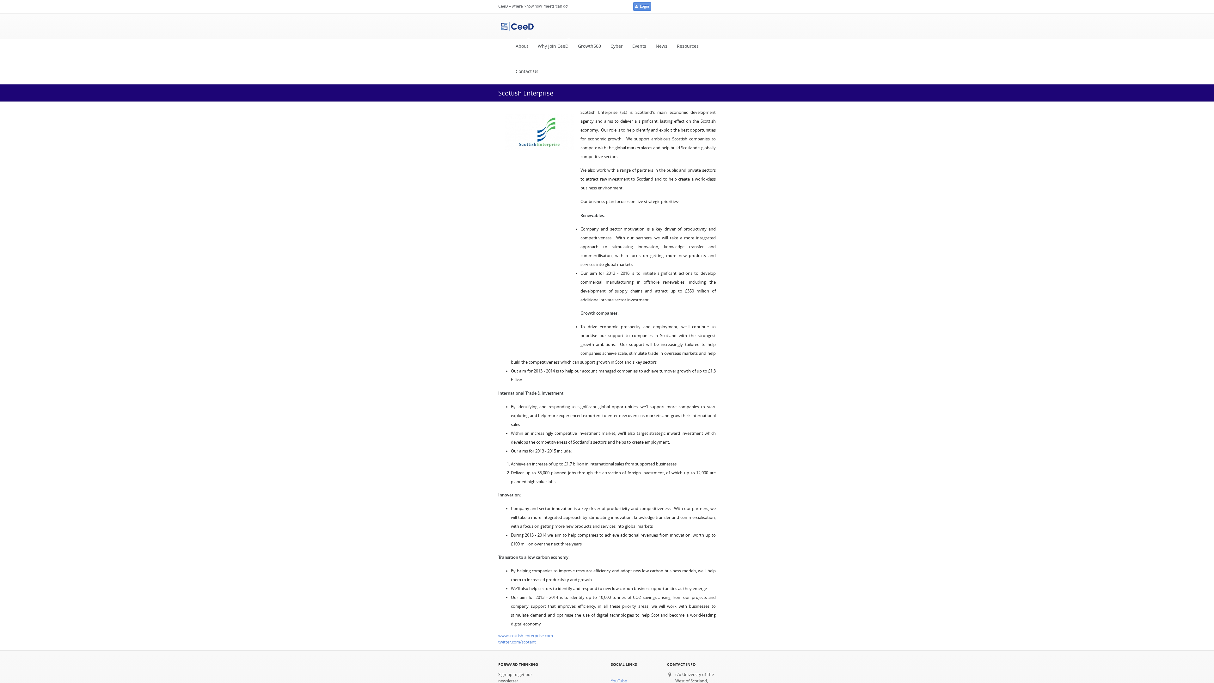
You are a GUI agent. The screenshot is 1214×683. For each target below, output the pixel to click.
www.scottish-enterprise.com (525, 635)
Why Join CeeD (550, 47)
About (519, 47)
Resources (688, 46)
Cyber (616, 46)
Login (644, 6)
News (661, 46)
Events (637, 47)
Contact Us (527, 71)
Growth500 (589, 46)
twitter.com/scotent (517, 642)
